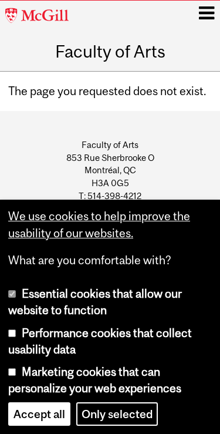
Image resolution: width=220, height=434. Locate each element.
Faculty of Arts (110, 51)
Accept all (39, 414)
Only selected (117, 414)
